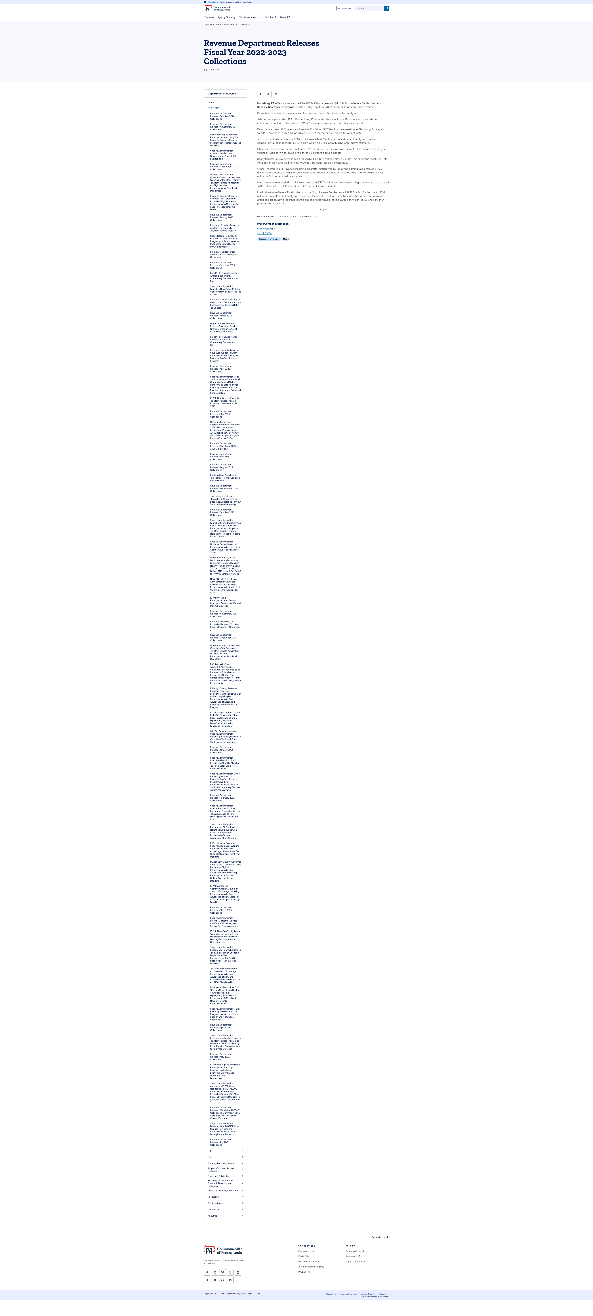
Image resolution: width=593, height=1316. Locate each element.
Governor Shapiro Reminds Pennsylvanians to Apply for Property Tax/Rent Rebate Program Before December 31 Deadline (225, 140)
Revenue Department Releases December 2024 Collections (223, 166)
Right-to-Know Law (355, 1261)
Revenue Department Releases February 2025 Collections (222, 265)
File (209, 1150)
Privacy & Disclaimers (348, 1294)
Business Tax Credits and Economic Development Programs (220, 1183)
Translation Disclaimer (368, 1294)
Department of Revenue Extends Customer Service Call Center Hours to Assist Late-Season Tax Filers (223, 327)
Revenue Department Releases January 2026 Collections (221, 750)
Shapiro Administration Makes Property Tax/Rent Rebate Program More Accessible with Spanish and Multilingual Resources (225, 1014)
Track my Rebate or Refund (221, 1163)
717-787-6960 (264, 232)
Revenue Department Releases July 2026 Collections (221, 1142)
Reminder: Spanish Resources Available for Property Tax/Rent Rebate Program (225, 228)
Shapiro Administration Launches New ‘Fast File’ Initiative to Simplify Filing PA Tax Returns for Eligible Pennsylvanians (224, 763)
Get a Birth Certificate (309, 1261)
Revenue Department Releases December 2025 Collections (223, 637)
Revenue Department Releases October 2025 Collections (222, 512)
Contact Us (213, 1209)
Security (383, 1294)
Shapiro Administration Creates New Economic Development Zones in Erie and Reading (223, 154)
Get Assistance (215, 1203)
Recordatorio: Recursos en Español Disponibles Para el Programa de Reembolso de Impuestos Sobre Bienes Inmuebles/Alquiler (224, 241)
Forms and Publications (219, 1176)
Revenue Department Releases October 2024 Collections (222, 116)
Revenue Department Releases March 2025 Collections (221, 315)
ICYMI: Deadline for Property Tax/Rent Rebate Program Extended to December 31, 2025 (224, 402)
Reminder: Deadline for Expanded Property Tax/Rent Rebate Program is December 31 (225, 625)
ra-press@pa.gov (266, 228)
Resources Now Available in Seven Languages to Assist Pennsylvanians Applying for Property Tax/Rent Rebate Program (224, 355)
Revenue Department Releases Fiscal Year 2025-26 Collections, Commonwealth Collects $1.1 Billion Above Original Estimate (225, 1113)
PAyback (302, 1272)
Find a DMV (303, 1256)
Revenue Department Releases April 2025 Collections (221, 369)
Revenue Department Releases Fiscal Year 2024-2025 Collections (224, 446)
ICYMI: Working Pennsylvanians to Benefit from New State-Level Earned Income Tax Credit (225, 601)
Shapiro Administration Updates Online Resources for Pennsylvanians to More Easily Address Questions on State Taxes (225, 547)
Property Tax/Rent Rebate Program (221, 1169)
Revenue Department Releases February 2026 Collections (222, 798)
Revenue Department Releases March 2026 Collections (221, 910)
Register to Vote (306, 1251)
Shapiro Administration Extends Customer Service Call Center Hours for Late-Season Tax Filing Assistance (224, 921)
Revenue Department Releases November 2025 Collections (223, 614)
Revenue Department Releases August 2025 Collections (221, 467)
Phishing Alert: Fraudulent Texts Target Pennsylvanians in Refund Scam (225, 478)
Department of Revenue (222, 93)
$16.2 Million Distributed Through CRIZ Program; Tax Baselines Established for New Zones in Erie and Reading (225, 500)
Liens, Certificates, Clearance (223, 1190)
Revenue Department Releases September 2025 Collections (224, 488)
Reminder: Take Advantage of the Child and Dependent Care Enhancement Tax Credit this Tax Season (225, 303)
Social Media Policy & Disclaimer (375, 1296)
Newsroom (213, 107)
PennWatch (351, 1256)
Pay (209, 1157)
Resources (213, 1196)
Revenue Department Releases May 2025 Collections (221, 414)
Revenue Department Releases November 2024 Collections (223, 127)
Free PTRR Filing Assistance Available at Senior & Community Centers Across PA (224, 276)
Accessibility (331, 1294)
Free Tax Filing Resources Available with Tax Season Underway (223, 254)
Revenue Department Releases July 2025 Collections (221, 456)
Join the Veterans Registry (311, 1266)
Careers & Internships (356, 1251)
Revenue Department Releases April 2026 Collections (221, 1027)
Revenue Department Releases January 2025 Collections (221, 217)
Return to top (378, 1237)
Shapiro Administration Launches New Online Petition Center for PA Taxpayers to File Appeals (225, 290)
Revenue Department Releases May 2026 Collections (221, 1057)
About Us (212, 1215)
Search (211, 101)
